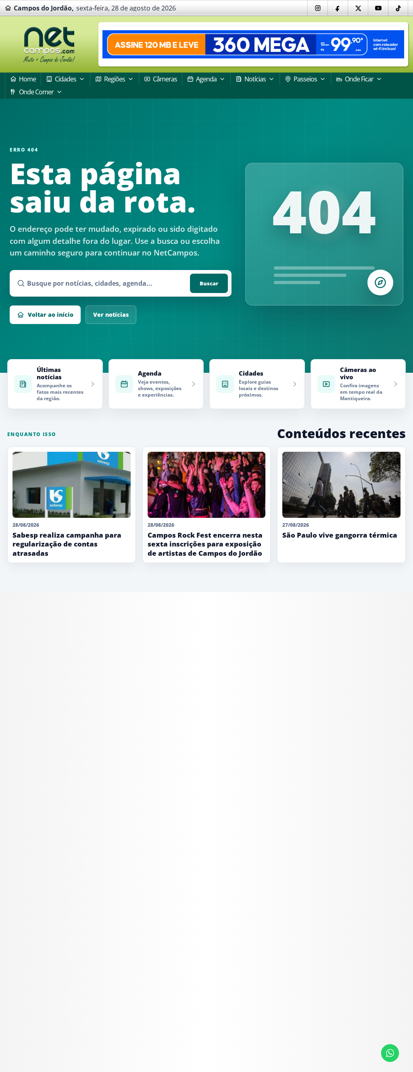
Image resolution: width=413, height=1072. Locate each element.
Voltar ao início (50, 314)
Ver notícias (111, 314)
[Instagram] (317, 8)
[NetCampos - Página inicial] (49, 44)
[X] (358, 8)
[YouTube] (378, 8)
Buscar (209, 283)
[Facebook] (337, 8)
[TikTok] (398, 8)
